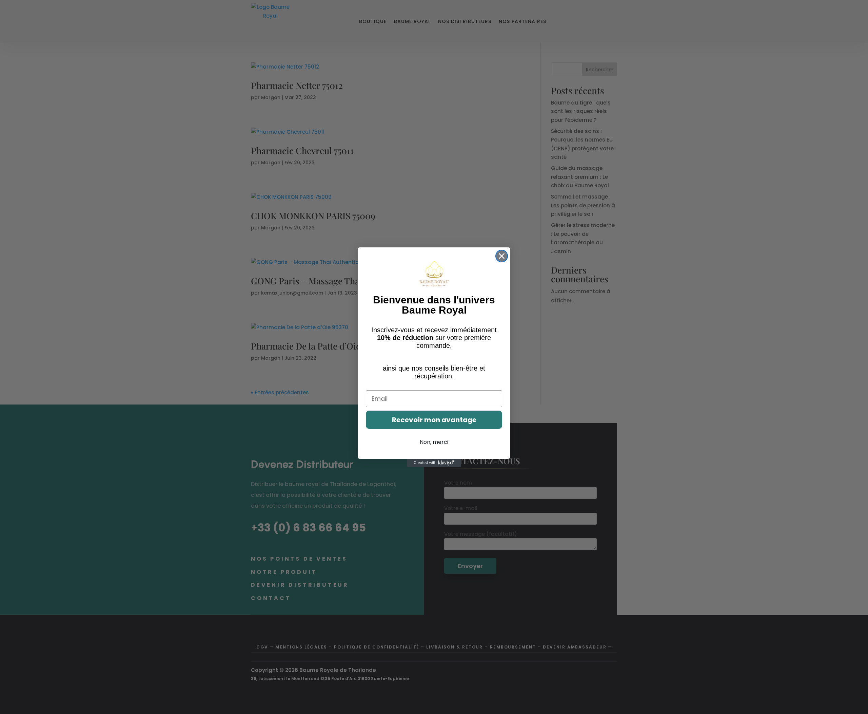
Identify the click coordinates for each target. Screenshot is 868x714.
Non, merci (434, 442)
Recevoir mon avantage (434, 420)
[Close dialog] (502, 256)
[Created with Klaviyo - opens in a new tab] (434, 463)
